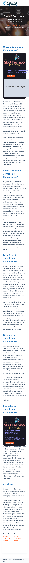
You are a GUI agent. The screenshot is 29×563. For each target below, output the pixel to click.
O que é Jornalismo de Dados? (18, 538)
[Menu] (26, 3)
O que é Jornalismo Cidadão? (6, 538)
